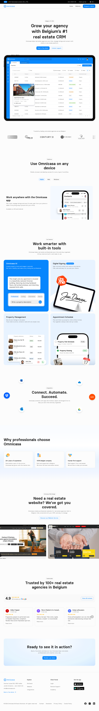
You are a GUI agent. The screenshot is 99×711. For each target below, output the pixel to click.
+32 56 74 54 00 (8, 686)
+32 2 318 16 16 (72, 2)
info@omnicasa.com (9, 688)
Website (77, 6)
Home (71, 6)
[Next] (92, 616)
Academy (53, 689)
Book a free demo (9, 692)
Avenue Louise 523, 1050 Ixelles (13, 683)
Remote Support (55, 686)
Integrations (30, 689)
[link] (9, 6)
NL (24, 2)
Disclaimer (49, 703)
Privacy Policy (58, 703)
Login (52, 683)
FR (27, 2)
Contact (41, 703)
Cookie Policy (68, 703)
